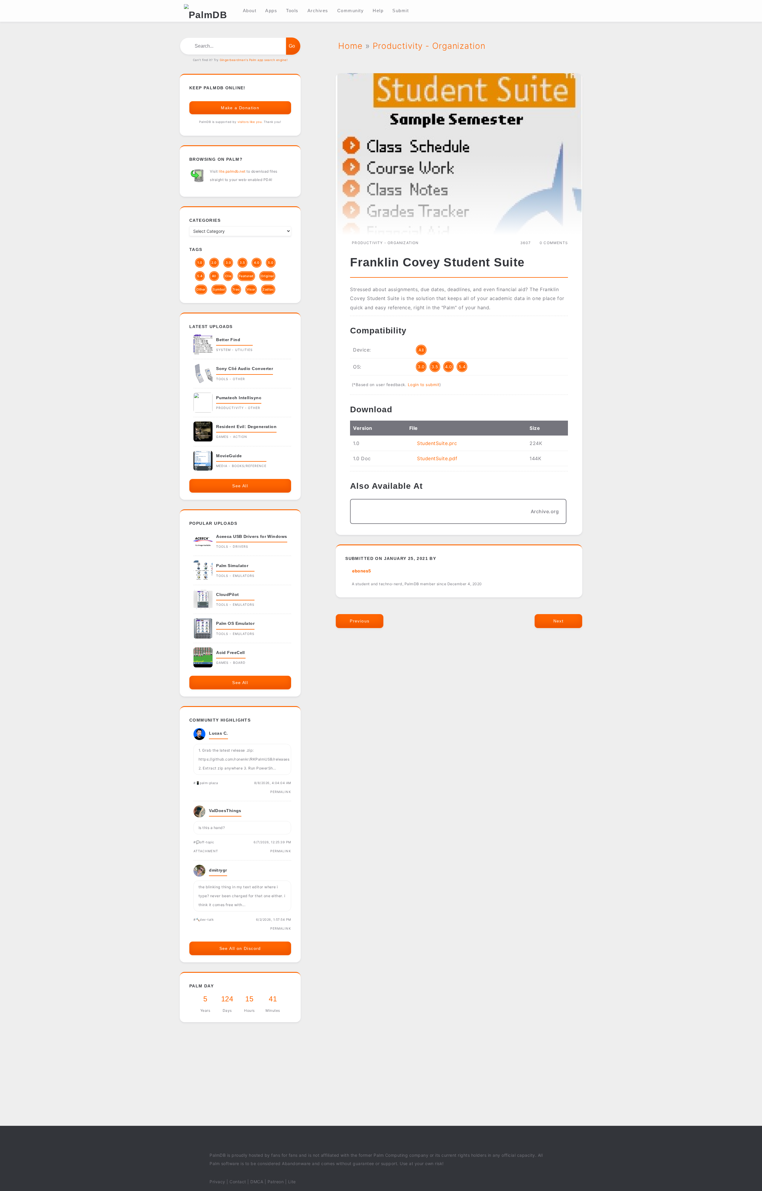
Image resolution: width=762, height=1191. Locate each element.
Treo (236, 289)
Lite (292, 1181)
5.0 (271, 263)
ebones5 (361, 570)
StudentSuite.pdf (437, 458)
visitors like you (250, 122)
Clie (228, 276)
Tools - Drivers (232, 547)
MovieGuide (229, 455)
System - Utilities (234, 350)
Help (378, 10)
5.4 (462, 366)
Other (201, 289)
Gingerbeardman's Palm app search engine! (254, 60)
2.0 (214, 263)
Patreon (276, 1181)
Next (558, 621)
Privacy (217, 1181)
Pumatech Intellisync (238, 397)
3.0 (421, 366)
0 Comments (554, 243)
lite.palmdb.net (232, 171)
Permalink (280, 792)
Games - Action (231, 437)
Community (350, 10)
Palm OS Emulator (235, 623)
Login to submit (424, 384)
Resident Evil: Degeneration (246, 426)
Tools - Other (230, 379)
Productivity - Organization (385, 243)
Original (267, 276)
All (421, 349)
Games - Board (231, 663)
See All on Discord (240, 948)
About (250, 10)
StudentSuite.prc (437, 443)
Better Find (228, 339)
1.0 (199, 263)
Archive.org (545, 511)
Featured (246, 276)
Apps (271, 10)
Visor (251, 289)
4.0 (448, 366)
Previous (359, 621)
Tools (292, 10)
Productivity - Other (238, 408)
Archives (317, 10)
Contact (237, 1181)
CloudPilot (227, 594)
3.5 (434, 366)
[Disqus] (459, 723)
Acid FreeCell (230, 652)
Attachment (205, 851)
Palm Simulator (232, 565)
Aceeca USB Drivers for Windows (251, 536)
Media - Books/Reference (241, 466)
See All (240, 485)
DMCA (256, 1181)
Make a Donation (240, 107)
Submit (400, 10)
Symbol (219, 289)
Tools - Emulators (235, 576)
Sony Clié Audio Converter (244, 368)
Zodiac (268, 289)
